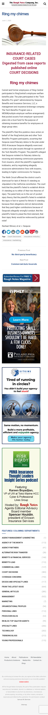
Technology (8, 631)
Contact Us (37, 660)
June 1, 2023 (6, 21)
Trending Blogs (9, 636)
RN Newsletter (36, 657)
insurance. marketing (12, 240)
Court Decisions (14, 237)
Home (6, 657)
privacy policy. (24, 681)
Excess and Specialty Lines (15, 582)
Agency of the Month (12, 543)
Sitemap (24, 705)
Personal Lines (9, 611)
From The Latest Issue (13, 587)
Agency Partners (10, 548)
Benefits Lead (8, 562)
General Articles (10, 592)
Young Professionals (12, 640)
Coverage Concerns (11, 577)
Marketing (7, 601)
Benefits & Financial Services (16, 557)
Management (8, 597)
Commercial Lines (10, 567)
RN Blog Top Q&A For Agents (15, 621)
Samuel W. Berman (23, 699)
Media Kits (26, 660)
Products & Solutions (12, 660)
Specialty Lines (9, 626)
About (14, 657)
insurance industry (32, 237)
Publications (23, 657)
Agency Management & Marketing (18, 538)
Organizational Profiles (14, 606)
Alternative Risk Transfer (15, 552)
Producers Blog (10, 616)
